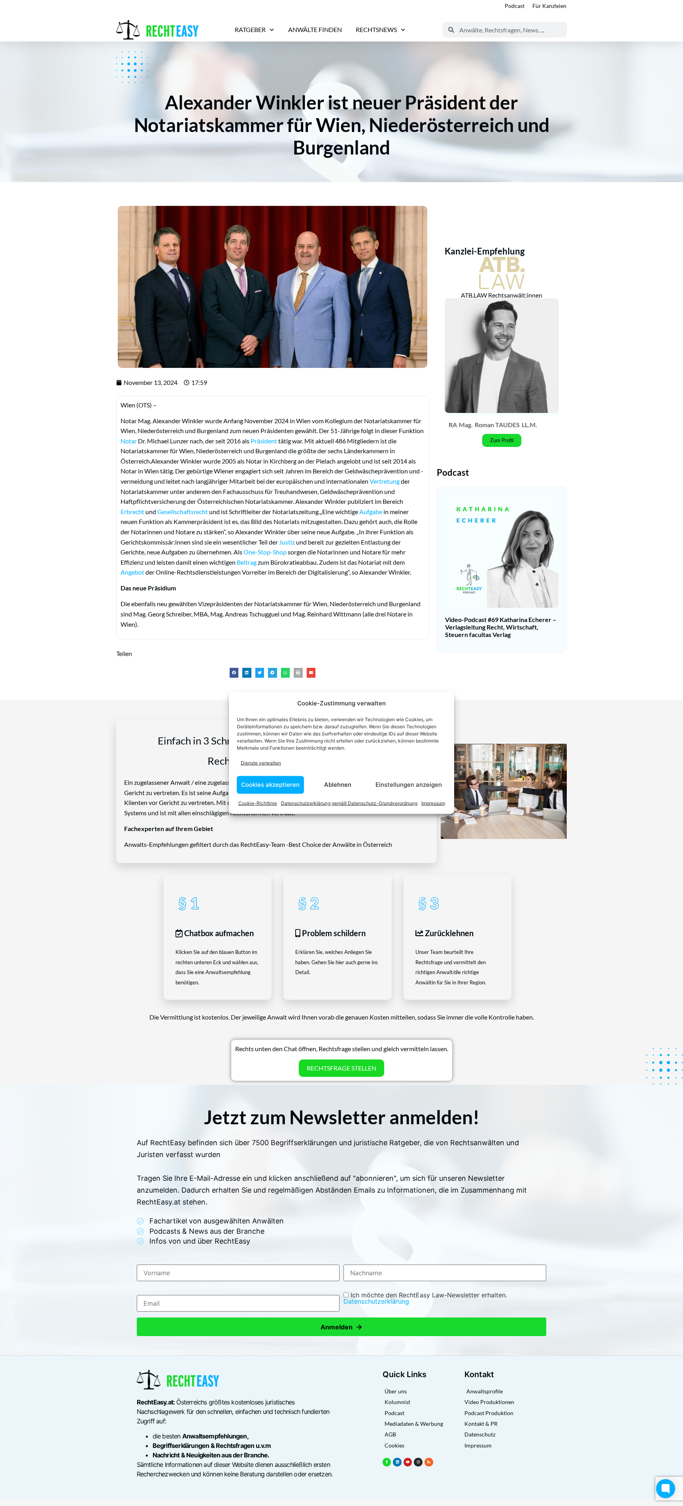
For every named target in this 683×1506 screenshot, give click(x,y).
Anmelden (341, 1327)
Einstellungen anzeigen (408, 784)
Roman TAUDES (497, 424)
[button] (234, 673)
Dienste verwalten (261, 763)
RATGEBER (250, 29)
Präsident (264, 441)
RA (453, 424)
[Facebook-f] (387, 1462)
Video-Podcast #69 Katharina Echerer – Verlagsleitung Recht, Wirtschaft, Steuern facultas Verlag (500, 627)
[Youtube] (408, 1462)
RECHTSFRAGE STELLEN (341, 1068)
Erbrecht (132, 511)
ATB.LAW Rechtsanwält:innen (501, 295)
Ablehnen (337, 784)
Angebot (132, 572)
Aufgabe (370, 511)
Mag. (466, 424)
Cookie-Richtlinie (257, 803)
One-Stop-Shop (265, 552)
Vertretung (385, 481)
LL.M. (529, 424)
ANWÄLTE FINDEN (315, 29)
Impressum (433, 803)
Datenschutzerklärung (376, 1301)
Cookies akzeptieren (270, 784)
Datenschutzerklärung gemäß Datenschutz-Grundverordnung (349, 803)
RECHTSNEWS (376, 29)
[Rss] (429, 1462)
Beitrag (247, 562)
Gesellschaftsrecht (182, 511)
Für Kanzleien (549, 5)
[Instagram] (418, 1462)
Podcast (515, 5)
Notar (129, 441)
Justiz (287, 542)
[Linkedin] (397, 1462)
